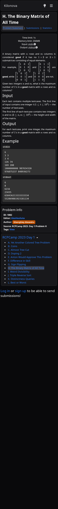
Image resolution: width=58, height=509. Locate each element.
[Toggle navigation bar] (51, 5)
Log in (5, 291)
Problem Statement (13, 28)
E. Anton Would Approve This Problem (30, 257)
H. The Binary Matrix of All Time (26, 268)
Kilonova (10, 5)
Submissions (33, 28)
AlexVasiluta (18, 218)
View (12, 229)
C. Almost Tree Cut (18, 249)
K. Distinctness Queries (21, 278)
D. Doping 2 (14, 253)
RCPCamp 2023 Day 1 (18, 237)
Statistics (47, 28)
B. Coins (12, 246)
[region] (29, 259)
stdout (31, 47)
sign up (20, 291)
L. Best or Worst (17, 282)
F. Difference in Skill (19, 260)
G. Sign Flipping (17, 264)
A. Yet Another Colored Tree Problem (29, 242)
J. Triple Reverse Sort (19, 275)
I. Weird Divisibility (18, 271)
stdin (30, 44)
